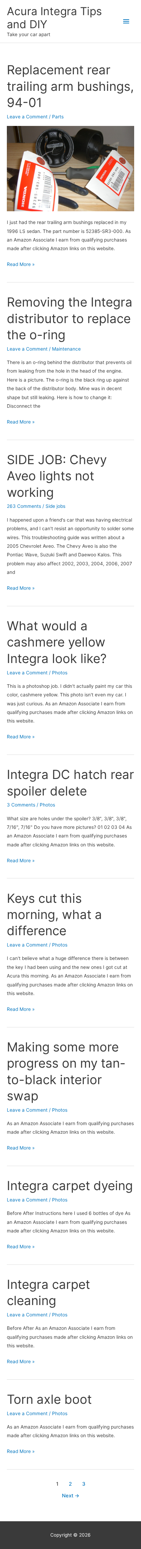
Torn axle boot (49, 1399)
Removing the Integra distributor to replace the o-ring (69, 318)
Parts (58, 116)
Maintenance (66, 349)
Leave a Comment (27, 116)
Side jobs (55, 506)
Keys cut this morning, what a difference (54, 915)
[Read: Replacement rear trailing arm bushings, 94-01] (70, 168)
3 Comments (21, 805)
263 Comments (24, 506)
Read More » (21, 265)
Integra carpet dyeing (70, 1185)
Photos (59, 672)
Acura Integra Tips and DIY (54, 17)
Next (70, 1496)
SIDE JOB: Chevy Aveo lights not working (57, 476)
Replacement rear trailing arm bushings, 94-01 (70, 86)
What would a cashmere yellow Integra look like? (57, 642)
